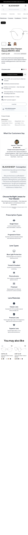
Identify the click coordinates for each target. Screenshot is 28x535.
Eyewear (10, 18)
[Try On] (2, 346)
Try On (3, 22)
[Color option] (3, 358)
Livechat (14, 104)
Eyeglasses (18, 18)
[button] (25, 9)
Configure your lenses (12, 74)
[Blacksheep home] (14, 6)
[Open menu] (2, 5)
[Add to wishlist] (25, 74)
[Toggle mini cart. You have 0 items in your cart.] (25, 5)
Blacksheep (3, 18)
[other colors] (22, 69)
